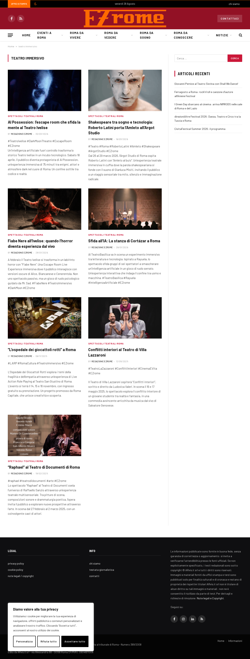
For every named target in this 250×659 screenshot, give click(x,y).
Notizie (222, 35)
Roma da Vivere (77, 35)
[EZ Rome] (125, 18)
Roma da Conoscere (183, 35)
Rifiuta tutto (49, 641)
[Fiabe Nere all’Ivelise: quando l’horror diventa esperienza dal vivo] (44, 209)
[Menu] (10, 35)
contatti (94, 576)
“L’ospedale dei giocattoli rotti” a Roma (42, 349)
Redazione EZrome (21, 134)
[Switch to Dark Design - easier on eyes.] (35, 4)
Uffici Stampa (19, 4)
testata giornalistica (101, 569)
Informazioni (235, 640)
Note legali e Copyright (210, 598)
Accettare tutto (74, 641)
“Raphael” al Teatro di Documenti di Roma (44, 467)
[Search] (240, 35)
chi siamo (234, 3)
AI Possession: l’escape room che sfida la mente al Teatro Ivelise (44, 125)
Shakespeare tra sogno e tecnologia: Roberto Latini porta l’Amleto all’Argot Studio (121, 127)
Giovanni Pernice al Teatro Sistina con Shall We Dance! (206, 83)
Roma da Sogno (147, 35)
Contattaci (230, 18)
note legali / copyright (21, 576)
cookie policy (15, 569)
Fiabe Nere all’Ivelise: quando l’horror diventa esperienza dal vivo (40, 243)
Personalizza (24, 641)
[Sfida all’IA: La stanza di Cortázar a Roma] (125, 209)
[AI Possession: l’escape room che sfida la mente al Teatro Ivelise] (44, 90)
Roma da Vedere (111, 35)
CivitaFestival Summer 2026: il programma (199, 128)
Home (26, 35)
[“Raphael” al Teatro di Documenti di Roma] (44, 435)
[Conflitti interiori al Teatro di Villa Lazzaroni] (125, 318)
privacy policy (16, 563)
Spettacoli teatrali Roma (25, 116)
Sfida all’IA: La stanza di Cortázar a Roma (124, 240)
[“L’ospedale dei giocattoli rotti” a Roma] (44, 318)
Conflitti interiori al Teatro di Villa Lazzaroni (117, 352)
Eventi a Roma (44, 35)
